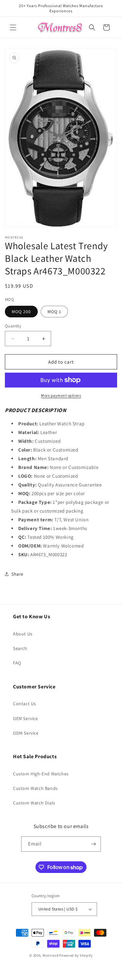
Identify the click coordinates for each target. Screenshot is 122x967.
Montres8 (51, 955)
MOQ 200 (21, 311)
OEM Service (25, 718)
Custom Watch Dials (34, 803)
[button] (13, 27)
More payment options (61, 395)
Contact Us (24, 704)
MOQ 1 (54, 311)
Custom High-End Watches (41, 774)
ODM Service (26, 733)
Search (20, 648)
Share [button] (17, 574)
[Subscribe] (93, 844)
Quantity (13, 326)
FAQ (17, 663)
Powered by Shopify (76, 955)
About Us (23, 634)
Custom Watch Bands (35, 788)
